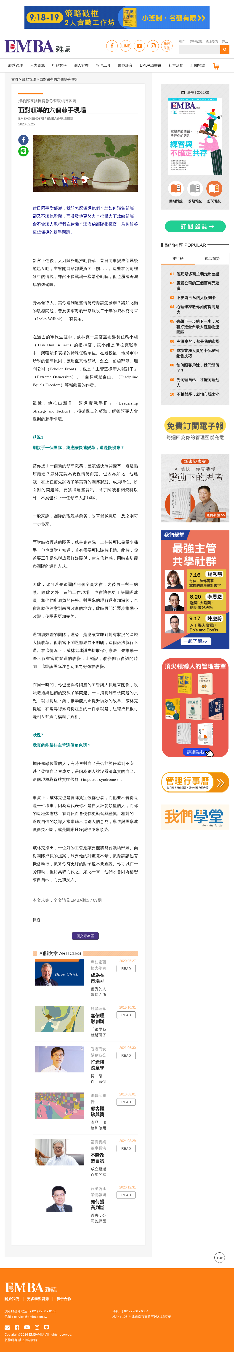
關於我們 (12, 1299)
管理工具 (103, 65)
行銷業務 (59, 65)
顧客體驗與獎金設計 (97, 1111)
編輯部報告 (98, 1098)
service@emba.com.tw (30, 1316)
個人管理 (81, 65)
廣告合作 (64, 1299)
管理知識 (196, 41)
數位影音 (125, 65)
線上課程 (212, 41)
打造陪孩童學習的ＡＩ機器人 (97, 1065)
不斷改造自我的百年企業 (97, 1158)
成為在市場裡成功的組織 (97, 978)
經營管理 (15, 65)
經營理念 (98, 1009)
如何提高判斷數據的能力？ (97, 1204)
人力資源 (37, 65)
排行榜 (178, 258)
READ (126, 969)
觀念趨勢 (212, 258)
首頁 (14, 79)
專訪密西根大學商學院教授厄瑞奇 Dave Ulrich (98, 965)
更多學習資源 (38, 1299)
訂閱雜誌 (198, 65)
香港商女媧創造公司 (98, 1052)
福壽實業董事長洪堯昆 (98, 1145)
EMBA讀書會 (150, 65)
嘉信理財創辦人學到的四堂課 (97, 1018)
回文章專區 (85, 936)
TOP (219, 1258)
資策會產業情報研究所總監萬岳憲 (98, 1192)
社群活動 (176, 65)
